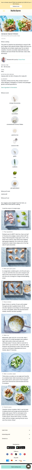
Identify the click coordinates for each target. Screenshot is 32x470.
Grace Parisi (21, 59)
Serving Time (4, 65)
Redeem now (16, 6)
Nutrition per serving (7, 74)
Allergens (4, 79)
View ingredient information (9, 87)
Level (2, 69)
